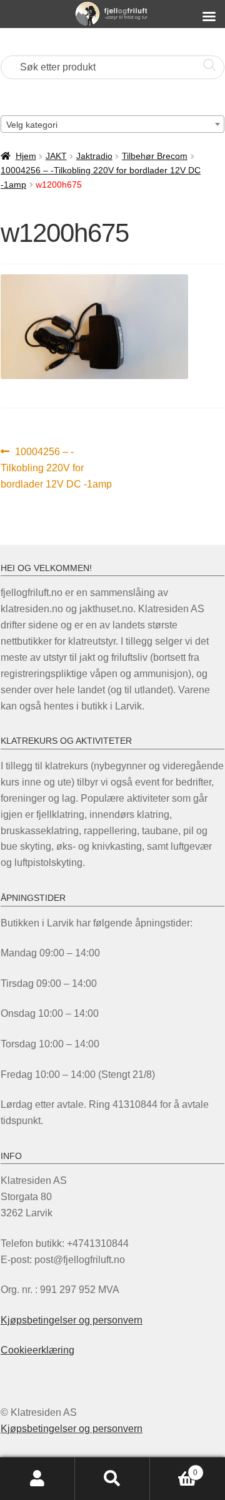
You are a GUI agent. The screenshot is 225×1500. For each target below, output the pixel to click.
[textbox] (112, 124)
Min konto (37, 1479)
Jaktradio (94, 156)
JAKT (56, 156)
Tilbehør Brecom (155, 156)
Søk (112, 1479)
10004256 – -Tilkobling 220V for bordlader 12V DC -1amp (56, 467)
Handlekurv (174, 1468)
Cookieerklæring (37, 1350)
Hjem (26, 156)
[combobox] (112, 124)
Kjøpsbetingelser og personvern (71, 1320)
